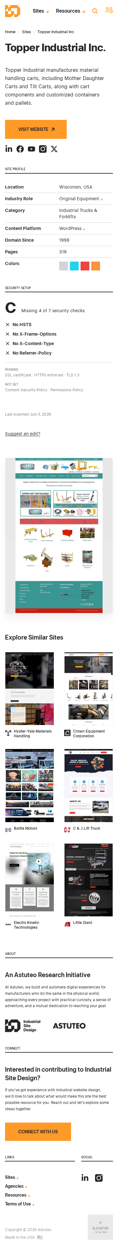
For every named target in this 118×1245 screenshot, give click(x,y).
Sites (38, 11)
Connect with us (38, 1131)
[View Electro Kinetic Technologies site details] (29, 880)
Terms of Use (18, 1203)
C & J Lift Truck (86, 828)
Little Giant (82, 922)
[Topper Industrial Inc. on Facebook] (20, 149)
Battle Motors (25, 828)
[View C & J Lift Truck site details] (89, 785)
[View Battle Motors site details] (29, 785)
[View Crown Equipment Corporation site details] (89, 688)
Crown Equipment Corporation (89, 733)
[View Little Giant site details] (89, 880)
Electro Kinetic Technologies (26, 925)
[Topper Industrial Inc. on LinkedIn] (9, 149)
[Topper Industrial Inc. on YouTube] (31, 149)
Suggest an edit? (22, 433)
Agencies (14, 1186)
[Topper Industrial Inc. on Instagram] (43, 149)
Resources (68, 11)
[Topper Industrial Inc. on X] (54, 149)
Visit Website (33, 129)
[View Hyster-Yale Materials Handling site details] (29, 688)
